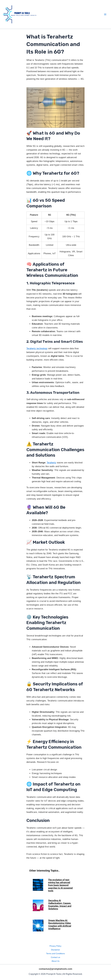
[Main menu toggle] (105, 14)
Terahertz (51, 462)
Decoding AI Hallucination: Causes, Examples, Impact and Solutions (59, 904)
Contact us (55, 957)
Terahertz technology (37, 348)
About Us (55, 961)
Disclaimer (55, 950)
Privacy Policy (55, 946)
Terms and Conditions (55, 953)
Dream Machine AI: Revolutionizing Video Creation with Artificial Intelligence (59, 924)
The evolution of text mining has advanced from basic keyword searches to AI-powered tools (60, 885)
